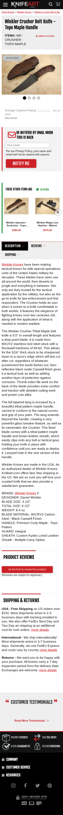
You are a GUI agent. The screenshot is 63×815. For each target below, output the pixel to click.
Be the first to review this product (27, 569)
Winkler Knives (12, 264)
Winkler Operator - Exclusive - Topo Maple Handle (16, 225)
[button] (5, 4)
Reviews (36, 246)
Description (12, 246)
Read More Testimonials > (31, 720)
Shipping (10, 255)
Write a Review (11, 118)
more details (40, 630)
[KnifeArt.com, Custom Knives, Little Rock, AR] (31, 712)
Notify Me (21, 163)
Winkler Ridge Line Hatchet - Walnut (47, 224)
